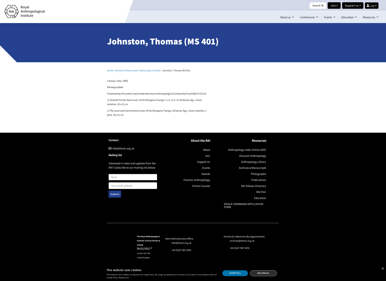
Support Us (203, 162)
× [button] (382, 269)
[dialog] (193, 273)
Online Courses (201, 186)
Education (347, 17)
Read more (124, 277)
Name (112, 172)
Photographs (258, 174)
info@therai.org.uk (122, 148)
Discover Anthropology (252, 156)
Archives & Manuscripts (126, 70)
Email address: (116, 181)
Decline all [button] (263, 273)
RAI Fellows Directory (253, 186)
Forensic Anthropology (197, 180)
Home (110, 70)
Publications (258, 180)
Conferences (307, 17)
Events (328, 17)
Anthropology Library (253, 162)
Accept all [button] (235, 273)
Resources (369, 17)
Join (207, 156)
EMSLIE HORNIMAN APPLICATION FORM (243, 205)
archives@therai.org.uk (242, 240)
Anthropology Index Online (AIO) (247, 150)
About (206, 150)
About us (285, 17)
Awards (205, 174)
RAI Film (261, 192)
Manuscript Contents (150, 70)
